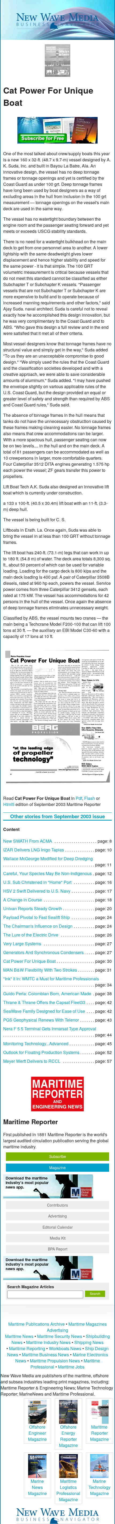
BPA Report (57, 1249)
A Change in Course (22, 900)
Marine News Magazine (37, 1487)
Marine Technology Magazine (99, 1487)
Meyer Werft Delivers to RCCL (31, 1061)
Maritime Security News (59, 1336)
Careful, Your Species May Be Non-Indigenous (47, 873)
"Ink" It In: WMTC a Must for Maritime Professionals (51, 979)
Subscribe (57, 1156)
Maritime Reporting (27, 1348)
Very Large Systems (22, 944)
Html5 (8, 804)
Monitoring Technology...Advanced (35, 1043)
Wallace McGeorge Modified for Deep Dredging (48, 858)
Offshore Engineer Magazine (37, 1433)
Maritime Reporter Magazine (99, 1433)
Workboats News (65, 1348)
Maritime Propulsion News (55, 1361)
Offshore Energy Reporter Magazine (68, 1436)
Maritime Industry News (48, 1342)
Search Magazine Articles (30, 1286)
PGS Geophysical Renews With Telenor (41, 1020)
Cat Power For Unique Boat (29, 961)
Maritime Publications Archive (36, 1324)
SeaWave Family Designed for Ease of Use (44, 1011)
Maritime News (19, 1336)
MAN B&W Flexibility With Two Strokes (40, 970)
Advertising (57, 1216)
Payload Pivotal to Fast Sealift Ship (36, 917)
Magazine (57, 1167)
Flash (89, 798)
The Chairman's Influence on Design (37, 926)
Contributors (57, 1205)
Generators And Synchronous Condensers (43, 952)
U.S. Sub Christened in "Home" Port (37, 882)
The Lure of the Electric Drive (30, 935)
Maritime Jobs (71, 1367)
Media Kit (58, 1238)
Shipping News (88, 1342)
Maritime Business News (46, 1354)
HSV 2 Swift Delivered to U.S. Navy (36, 891)
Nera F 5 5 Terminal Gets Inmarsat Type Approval (49, 1029)
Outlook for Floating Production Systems (41, 1052)
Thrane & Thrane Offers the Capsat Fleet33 (44, 1002)
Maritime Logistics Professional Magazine (68, 1490)
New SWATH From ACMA (27, 841)
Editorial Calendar (58, 1227)
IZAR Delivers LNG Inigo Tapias (33, 850)
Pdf (79, 798)
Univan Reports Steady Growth (32, 908)
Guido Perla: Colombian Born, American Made (47, 993)
